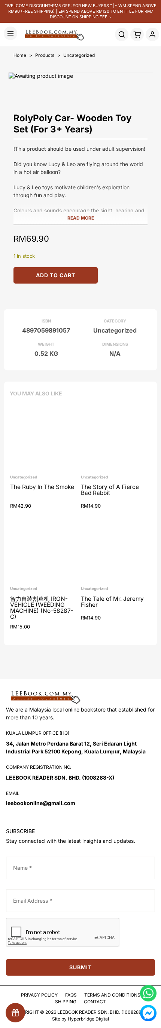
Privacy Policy (39, 995)
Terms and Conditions (112, 995)
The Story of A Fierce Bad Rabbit (110, 490)
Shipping (65, 1001)
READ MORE (80, 218)
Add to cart (55, 275)
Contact (95, 1001)
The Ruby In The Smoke (42, 487)
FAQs (71, 995)
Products (44, 55)
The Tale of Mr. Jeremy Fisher (112, 602)
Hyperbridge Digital (88, 1019)
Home (19, 55)
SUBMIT (80, 967)
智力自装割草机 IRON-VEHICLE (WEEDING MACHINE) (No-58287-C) (41, 608)
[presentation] (63, 932)
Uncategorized (79, 55)
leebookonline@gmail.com (40, 803)
